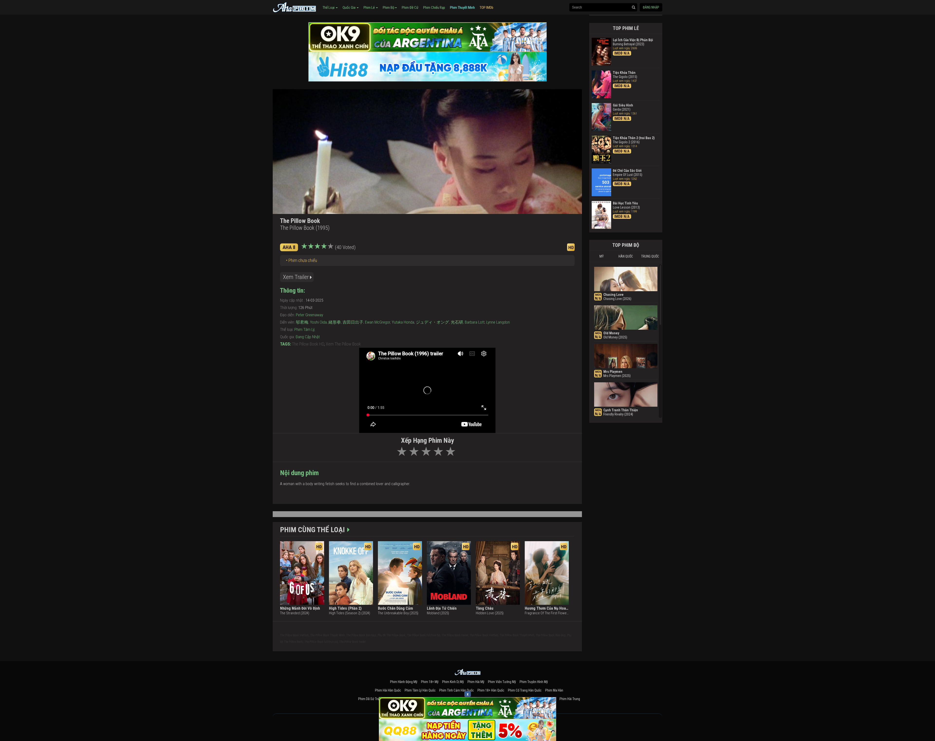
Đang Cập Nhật (308, 336)
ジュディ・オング (432, 322)
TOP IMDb (486, 7)
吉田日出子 (353, 322)
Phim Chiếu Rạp (434, 7)
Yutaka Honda (403, 322)
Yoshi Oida (318, 322)
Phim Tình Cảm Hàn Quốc (456, 690)
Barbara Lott (475, 322)
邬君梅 (302, 322)
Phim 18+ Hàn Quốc (490, 690)
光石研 (457, 322)
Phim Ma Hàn (554, 690)
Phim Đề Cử (410, 7)
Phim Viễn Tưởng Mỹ (502, 682)
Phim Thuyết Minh (462, 7)
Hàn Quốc (625, 256)
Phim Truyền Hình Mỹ (534, 682)
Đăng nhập (651, 7)
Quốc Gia (349, 7)
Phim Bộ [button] (388, 7)
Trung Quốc (650, 256)
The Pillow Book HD (308, 343)
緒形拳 (334, 322)
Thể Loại (329, 7)
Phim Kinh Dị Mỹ (453, 682)
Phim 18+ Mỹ (430, 682)
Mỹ (601, 256)
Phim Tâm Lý (304, 329)
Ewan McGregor (377, 322)
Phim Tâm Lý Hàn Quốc (420, 690)
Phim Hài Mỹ (476, 682)
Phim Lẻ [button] (369, 7)
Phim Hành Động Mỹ (403, 682)
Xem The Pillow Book (343, 343)
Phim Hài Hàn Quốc (388, 690)
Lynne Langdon (498, 322)
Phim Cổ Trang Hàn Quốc (525, 690)
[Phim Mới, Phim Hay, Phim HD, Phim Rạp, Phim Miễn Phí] (295, 6)
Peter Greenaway (309, 314)
